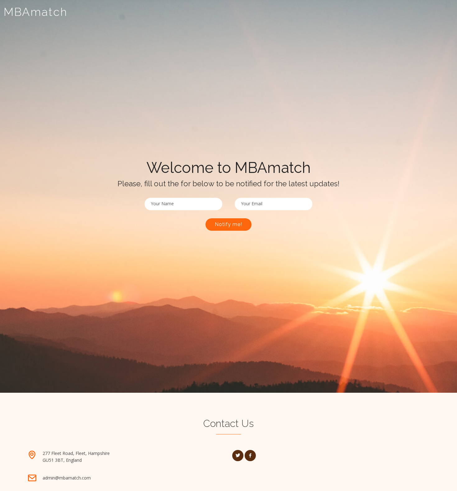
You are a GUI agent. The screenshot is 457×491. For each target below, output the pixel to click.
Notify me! (228, 224)
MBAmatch (36, 11)
